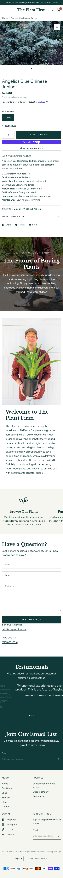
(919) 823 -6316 (10, 642)
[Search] (53, 10)
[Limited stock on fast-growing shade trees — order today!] (31, 2)
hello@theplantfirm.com (14, 629)
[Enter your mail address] (58, 759)
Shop (4, 792)
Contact (6, 806)
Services (6, 797)
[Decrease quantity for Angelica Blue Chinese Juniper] (4, 134)
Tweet (21, 225)
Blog (4, 802)
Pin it (34, 225)
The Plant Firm (31, 10)
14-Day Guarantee (13, 216)
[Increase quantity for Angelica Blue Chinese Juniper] (12, 134)
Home (5, 18)
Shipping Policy (40, 791)
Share (8, 225)
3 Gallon (8, 117)
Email (4, 753)
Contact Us (38, 796)
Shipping (5, 97)
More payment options (31, 148)
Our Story (7, 788)
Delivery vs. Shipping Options (21, 209)
